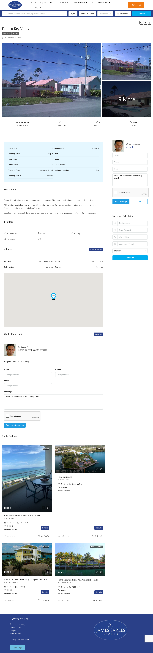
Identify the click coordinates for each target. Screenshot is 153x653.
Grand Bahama (79, 2)
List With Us (63, 2)
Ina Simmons (65, 536)
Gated (42, 233)
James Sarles (11, 536)
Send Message (121, 201)
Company (34, 7)
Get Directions (97, 249)
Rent (52, 2)
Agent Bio (98, 334)
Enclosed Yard (13, 233)
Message (8, 392)
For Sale (6, 33)
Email (6, 380)
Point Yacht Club (65, 477)
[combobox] (105, 13)
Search (142, 14)
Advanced (123, 14)
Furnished (11, 239)
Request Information (15, 425)
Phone (58, 369)
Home (33, 2)
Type (73, 14)
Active (15, 33)
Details (45, 528)
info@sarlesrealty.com (21, 639)
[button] (53, 296)
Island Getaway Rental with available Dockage (78, 579)
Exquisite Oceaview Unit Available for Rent (22, 515)
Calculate (130, 258)
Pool (42, 239)
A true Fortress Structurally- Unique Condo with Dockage (29, 579)
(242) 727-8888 (41, 350)
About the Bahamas (100, 2)
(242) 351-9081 (26, 350)
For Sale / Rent (87, 14)
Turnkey (77, 233)
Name (6, 369)
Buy (41, 2)
